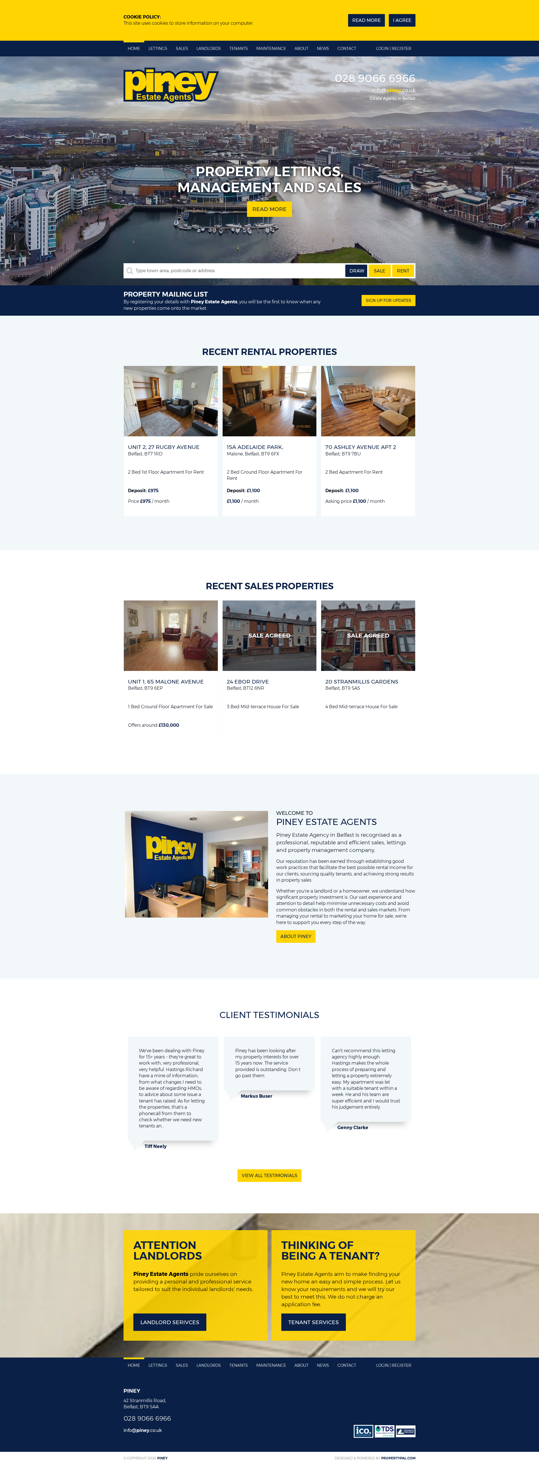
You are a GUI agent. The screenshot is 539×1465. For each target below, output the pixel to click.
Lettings (158, 48)
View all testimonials (269, 1175)
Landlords (209, 48)
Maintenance (271, 48)
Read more (366, 20)
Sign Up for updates (388, 300)
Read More (269, 209)
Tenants (238, 48)
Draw (357, 271)
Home (134, 48)
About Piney (295, 936)
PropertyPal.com (398, 1458)
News (323, 48)
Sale (379, 271)
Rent (403, 271)
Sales (182, 48)
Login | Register (393, 48)
